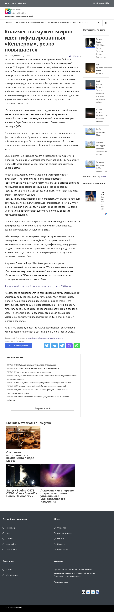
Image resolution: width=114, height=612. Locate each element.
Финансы (52, 22)
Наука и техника (36, 22)
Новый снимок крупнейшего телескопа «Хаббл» (101, 115)
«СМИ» (9, 569)
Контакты (9, 3)
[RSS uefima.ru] (97, 592)
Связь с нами (11, 549)
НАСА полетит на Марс (100, 132)
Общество (20, 22)
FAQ (24, 3)
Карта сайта (11, 544)
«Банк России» (12, 575)
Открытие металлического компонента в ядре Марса (20, 456)
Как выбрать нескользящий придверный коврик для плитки (44, 382)
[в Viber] (69, 345)
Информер (10, 528)
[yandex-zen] (83, 592)
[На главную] (70, 56)
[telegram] (93, 592)
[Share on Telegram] (62, 345)
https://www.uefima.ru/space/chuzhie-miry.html (45, 338)
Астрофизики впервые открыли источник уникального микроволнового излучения (57, 496)
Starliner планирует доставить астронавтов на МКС (101, 148)
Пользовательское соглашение (67, 576)
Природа (64, 22)
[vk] (88, 592)
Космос (76, 56)
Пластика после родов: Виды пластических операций (41, 386)
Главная (9, 22)
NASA (103, 176)
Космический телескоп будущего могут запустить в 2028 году (38, 286)
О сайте (18, 3)
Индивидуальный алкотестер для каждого (36, 365)
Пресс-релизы (79, 22)
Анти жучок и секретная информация (33, 372)
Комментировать (20, 345)
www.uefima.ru (16, 10)
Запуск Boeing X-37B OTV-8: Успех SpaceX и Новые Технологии (21, 493)
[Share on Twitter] (47, 345)
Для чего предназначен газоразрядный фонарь (37, 368)
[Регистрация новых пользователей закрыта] (106, 23)
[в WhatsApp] (77, 345)
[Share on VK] (54, 345)
